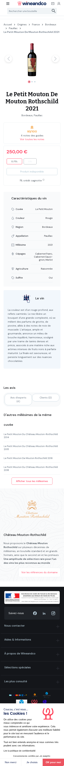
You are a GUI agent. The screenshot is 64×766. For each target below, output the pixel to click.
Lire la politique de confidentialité (20, 751)
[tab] (18, 399)
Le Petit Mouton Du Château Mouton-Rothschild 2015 (31, 448)
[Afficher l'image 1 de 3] (29, 81)
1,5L (32, 162)
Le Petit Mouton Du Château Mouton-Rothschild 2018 (31, 469)
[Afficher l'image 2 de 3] (32, 81)
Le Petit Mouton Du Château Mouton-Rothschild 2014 (31, 436)
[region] (32, 62)
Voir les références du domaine (39, 572)
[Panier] (53, 4)
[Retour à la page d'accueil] (32, 3)
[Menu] (8, 4)
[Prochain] (55, 58)
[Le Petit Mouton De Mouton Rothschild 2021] (32, 59)
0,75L (16, 162)
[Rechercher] (54, 11)
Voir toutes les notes (32, 139)
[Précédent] (8, 58)
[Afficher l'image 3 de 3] (34, 81)
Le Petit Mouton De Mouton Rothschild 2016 (28, 458)
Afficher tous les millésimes (32, 481)
